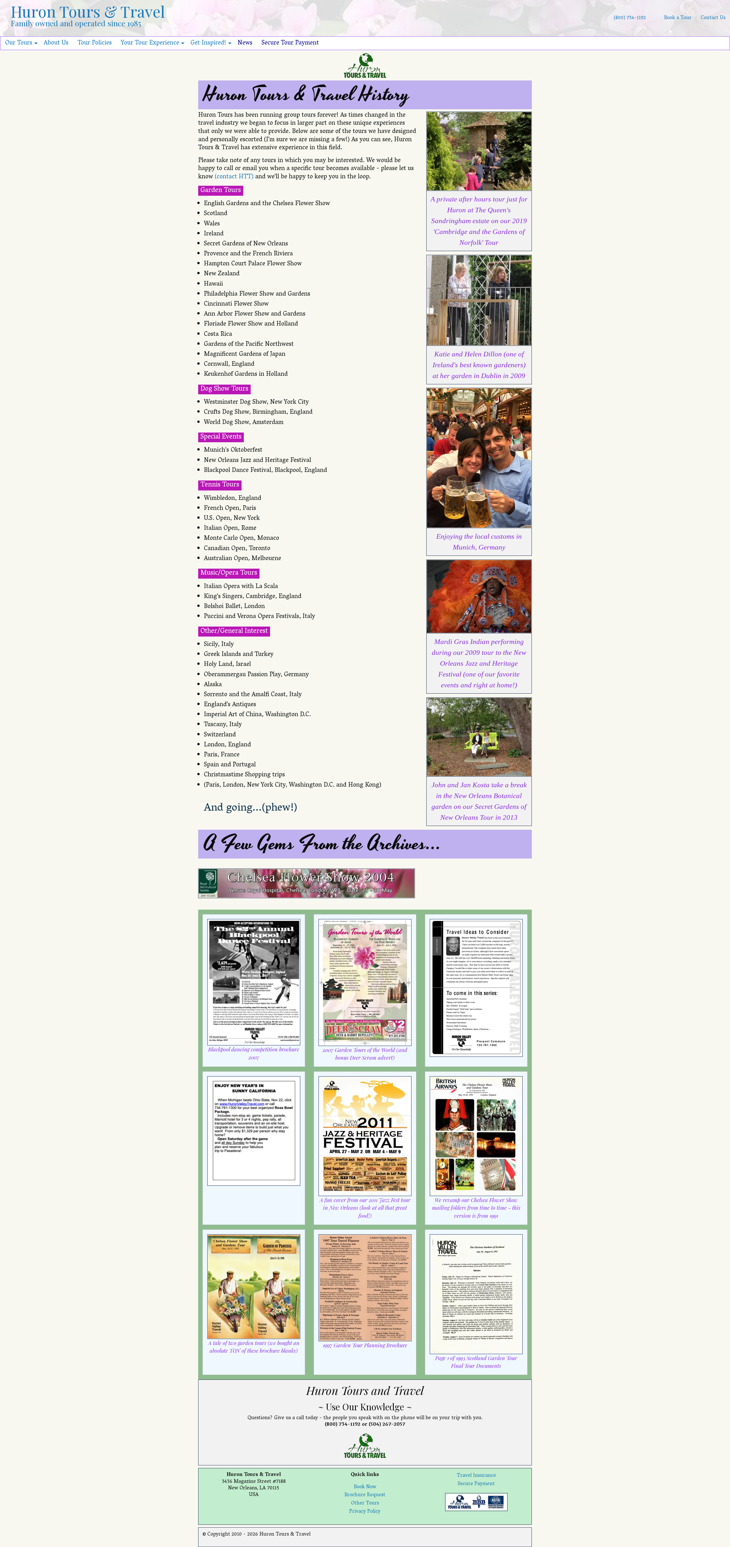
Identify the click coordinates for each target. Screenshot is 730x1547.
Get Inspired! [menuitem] (208, 43)
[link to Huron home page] (476, 1502)
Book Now (365, 1487)
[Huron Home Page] (365, 65)
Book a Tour (678, 18)
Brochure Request (364, 1495)
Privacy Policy (364, 1512)
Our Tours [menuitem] (18, 43)
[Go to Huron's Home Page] (655, 18)
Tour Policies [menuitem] (95, 43)
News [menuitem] (245, 43)
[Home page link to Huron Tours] (365, 1446)
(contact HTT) (234, 177)
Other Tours (365, 1503)
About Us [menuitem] (56, 43)
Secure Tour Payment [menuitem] (290, 43)
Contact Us (713, 18)
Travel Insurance (476, 1476)
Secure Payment (476, 1484)
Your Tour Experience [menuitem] (150, 43)
